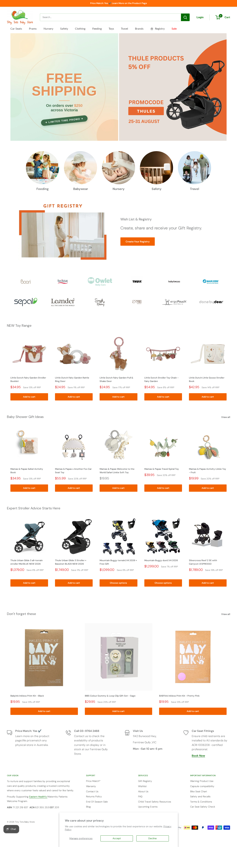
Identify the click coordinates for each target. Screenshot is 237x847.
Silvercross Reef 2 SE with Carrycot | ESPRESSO (203, 562)
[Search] (185, 17)
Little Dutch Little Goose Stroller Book (206, 379)
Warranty (91, 786)
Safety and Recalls (200, 796)
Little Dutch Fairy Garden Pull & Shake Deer (116, 379)
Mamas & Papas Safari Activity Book (26, 471)
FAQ (140, 796)
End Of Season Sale (97, 801)
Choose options (118, 582)
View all (226, 417)
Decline (152, 838)
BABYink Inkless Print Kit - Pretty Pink (179, 695)
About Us (143, 791)
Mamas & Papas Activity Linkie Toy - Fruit (207, 471)
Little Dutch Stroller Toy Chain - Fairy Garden (161, 379)
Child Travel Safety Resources (154, 801)
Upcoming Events (148, 806)
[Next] (230, 368)
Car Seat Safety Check (202, 806)
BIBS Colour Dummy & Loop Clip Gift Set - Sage (110, 695)
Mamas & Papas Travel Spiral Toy (161, 469)
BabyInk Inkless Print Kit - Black (27, 695)
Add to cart (29, 396)
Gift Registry (145, 781)
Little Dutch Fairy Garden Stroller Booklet (28, 379)
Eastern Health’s (38, 796)
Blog (88, 806)
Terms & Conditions (201, 801)
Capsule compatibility (202, 786)
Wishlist (142, 786)
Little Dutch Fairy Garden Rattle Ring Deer (72, 379)
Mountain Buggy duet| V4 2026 (161, 560)
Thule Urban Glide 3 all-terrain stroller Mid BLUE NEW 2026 (26, 562)
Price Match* (93, 781)
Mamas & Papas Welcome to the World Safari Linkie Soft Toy (117, 471)
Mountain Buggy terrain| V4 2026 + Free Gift (118, 562)
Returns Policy (94, 796)
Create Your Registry (138, 241)
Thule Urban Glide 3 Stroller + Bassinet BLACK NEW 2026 (70, 562)
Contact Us (92, 791)
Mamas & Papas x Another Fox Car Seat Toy (73, 471)
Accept (117, 838)
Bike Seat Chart (198, 791)
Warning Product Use (201, 781)
